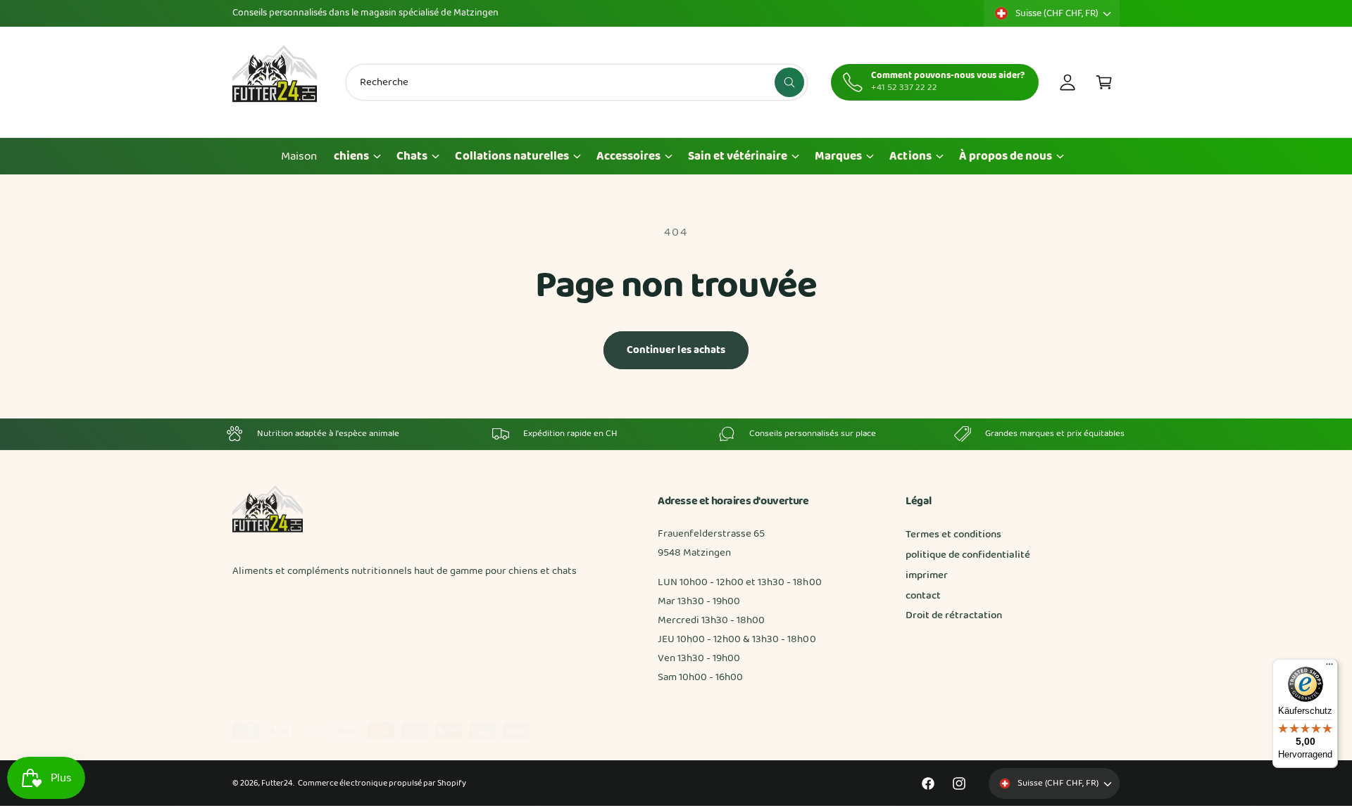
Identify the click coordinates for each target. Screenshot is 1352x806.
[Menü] (1329, 667)
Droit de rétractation (954, 615)
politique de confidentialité (968, 554)
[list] (676, 434)
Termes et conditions (953, 534)
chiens (351, 156)
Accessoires (628, 156)
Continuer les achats (676, 350)
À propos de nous (1005, 156)
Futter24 (277, 783)
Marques (838, 156)
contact (923, 595)
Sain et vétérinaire (737, 156)
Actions (910, 156)
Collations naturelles (511, 156)
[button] (1104, 82)
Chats (411, 156)
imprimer (927, 575)
